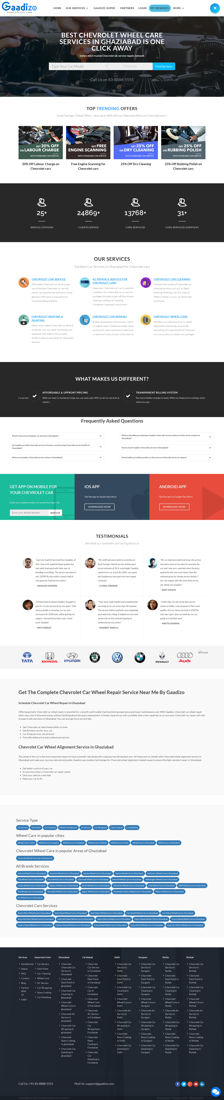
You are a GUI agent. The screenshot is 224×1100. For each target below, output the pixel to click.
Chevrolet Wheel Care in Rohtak (196, 1002)
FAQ (23, 973)
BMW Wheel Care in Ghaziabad (192, 885)
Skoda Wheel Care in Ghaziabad (95, 885)
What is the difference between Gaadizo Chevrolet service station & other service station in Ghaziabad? (161, 437)
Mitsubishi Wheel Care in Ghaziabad (128, 885)
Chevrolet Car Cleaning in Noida (172, 990)
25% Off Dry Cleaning (136, 164)
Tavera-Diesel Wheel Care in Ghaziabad (34, 925)
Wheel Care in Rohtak (97, 843)
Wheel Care (43, 978)
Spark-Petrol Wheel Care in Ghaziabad (34, 913)
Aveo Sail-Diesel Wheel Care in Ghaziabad (75, 919)
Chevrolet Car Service (49, 279)
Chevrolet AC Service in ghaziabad (68, 1017)
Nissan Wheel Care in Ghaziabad (32, 885)
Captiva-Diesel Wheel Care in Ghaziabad (73, 925)
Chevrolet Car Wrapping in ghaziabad (68, 1029)
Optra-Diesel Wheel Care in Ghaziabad (151, 919)
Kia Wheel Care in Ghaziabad (30, 897)
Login (24, 999)
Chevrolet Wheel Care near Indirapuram (35, 858)
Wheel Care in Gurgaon (49, 843)
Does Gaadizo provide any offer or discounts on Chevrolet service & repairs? (154, 457)
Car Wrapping (100, 827)
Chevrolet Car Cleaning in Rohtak (196, 990)
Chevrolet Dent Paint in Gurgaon (147, 979)
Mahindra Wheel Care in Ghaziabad (162, 873)
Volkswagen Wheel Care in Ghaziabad (161, 879)
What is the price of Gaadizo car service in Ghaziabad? (35, 436)
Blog (23, 983)
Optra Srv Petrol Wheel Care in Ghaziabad (185, 925)
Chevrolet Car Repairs (110, 316)
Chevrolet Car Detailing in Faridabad (93, 1057)
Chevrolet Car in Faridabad (93, 990)
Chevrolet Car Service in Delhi (124, 967)
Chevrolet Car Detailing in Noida (172, 1049)
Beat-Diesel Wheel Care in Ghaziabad (71, 913)
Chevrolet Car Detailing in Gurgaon (148, 1049)
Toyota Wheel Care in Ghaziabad (129, 873)
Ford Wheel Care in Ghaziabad (61, 879)
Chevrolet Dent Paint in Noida (172, 979)
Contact (25, 978)
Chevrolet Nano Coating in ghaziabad (68, 1040)
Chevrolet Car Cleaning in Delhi (124, 990)
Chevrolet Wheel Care (171, 316)
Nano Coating (116, 827)
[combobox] (78, 66)
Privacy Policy (180, 1097)
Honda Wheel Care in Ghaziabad (97, 873)
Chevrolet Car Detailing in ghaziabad (68, 1052)
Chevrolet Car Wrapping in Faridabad (94, 1027)
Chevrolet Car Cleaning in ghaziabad (68, 994)
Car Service (43, 964)
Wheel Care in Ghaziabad (143, 843)
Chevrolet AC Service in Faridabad (94, 1014)
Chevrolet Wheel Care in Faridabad (94, 1002)
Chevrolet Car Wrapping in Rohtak (196, 1025)
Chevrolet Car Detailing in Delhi (124, 1049)
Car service (22, 827)
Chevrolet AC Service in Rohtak (196, 1014)
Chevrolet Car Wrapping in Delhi (124, 1025)
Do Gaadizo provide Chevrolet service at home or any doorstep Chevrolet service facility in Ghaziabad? (51, 446)
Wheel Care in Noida (119, 843)
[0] (214, 7)
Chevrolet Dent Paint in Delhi (124, 979)
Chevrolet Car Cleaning (172, 279)
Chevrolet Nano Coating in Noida (172, 1037)
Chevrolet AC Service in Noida (172, 1014)
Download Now (99, 506)
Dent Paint (36, 827)
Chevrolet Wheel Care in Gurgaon (148, 1002)
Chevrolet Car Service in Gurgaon (148, 967)
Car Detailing (132, 827)
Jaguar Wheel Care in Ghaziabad (96, 891)
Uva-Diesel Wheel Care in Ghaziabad (142, 913)
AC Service (85, 827)
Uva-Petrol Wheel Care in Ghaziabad (177, 913)
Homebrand (27, 964)
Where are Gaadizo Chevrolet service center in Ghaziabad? (37, 457)
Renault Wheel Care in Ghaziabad (126, 879)
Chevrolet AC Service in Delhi (124, 1014)
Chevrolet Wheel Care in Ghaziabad (93, 879)
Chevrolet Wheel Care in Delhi (124, 1002)
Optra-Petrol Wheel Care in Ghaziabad (113, 919)
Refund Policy (196, 1097)
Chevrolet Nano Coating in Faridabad (93, 1042)
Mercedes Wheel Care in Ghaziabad (62, 891)
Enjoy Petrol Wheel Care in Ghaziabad (147, 925)
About (24, 968)
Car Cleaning (50, 827)
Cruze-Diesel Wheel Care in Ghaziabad (188, 919)
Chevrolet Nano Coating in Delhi (124, 1037)
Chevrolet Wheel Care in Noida (172, 1002)
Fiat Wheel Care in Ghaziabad (30, 891)
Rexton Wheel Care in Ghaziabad (169, 891)
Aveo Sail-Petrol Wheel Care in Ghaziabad (35, 919)
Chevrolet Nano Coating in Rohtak (196, 1037)
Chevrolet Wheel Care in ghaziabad (68, 1006)
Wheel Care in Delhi (26, 843)
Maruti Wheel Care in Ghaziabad (32, 873)
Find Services (163, 66)
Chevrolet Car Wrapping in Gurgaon (148, 1025)
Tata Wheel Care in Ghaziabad (30, 879)
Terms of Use (163, 1097)
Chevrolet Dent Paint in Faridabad (94, 979)
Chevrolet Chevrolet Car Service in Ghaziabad (68, 969)
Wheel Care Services (68, 827)
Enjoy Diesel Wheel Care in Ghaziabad (110, 925)
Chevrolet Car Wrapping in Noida (172, 1025)
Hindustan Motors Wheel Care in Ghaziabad (132, 891)
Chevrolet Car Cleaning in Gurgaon (148, 990)
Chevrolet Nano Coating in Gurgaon (148, 1037)
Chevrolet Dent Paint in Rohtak (196, 979)
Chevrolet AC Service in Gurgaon (148, 1014)
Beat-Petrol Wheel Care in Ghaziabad (106, 913)
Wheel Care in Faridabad (73, 843)
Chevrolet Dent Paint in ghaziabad (68, 982)
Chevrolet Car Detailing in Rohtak (196, 1049)
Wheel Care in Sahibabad (169, 843)
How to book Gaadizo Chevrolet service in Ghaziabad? (145, 447)
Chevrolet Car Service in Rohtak (196, 967)
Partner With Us (25, 991)
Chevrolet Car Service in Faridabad (94, 967)
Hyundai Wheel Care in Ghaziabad (64, 873)
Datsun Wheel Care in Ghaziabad (64, 885)
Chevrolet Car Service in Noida (172, 967)
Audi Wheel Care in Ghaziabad (161, 885)
